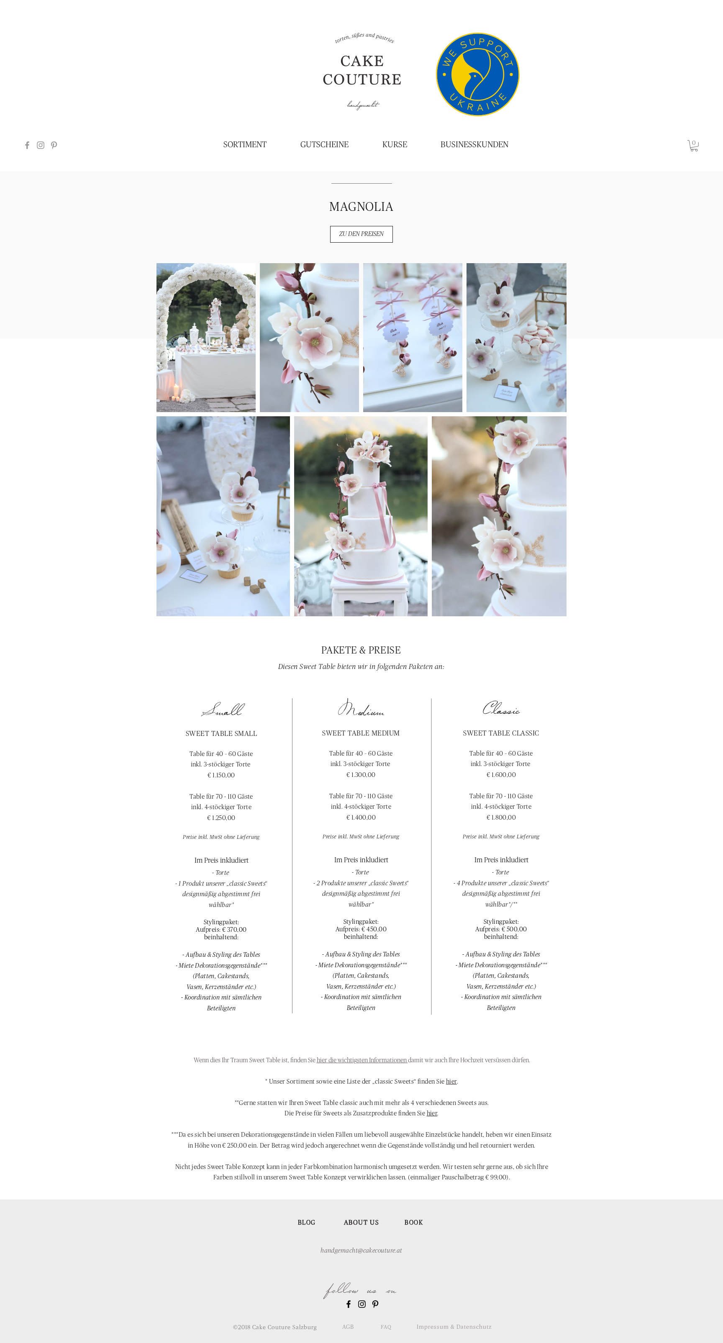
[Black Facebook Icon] (349, 1304)
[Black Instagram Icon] (362, 1304)
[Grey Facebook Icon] (27, 145)
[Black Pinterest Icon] (375, 1304)
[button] (694, 145)
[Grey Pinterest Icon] (54, 145)
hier (451, 1082)
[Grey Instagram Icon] (41, 145)
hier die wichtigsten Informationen (362, 1060)
